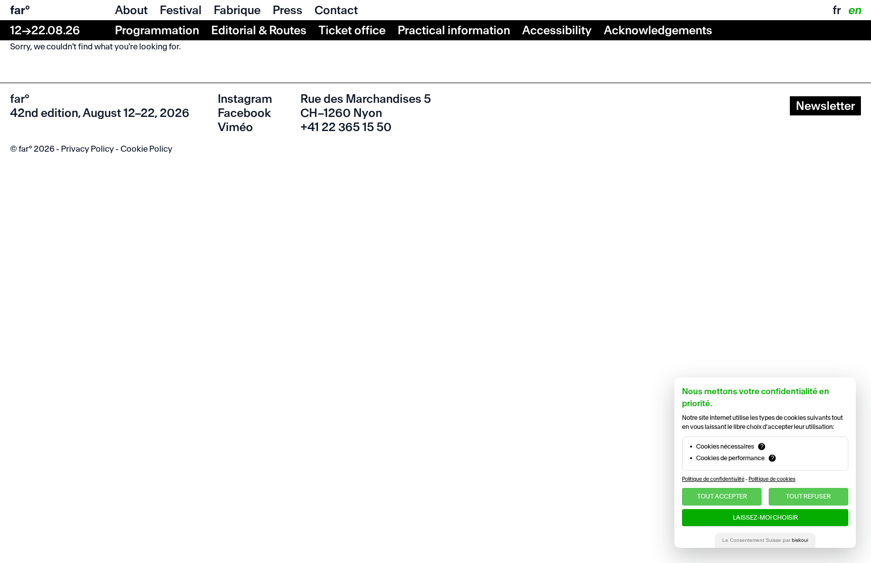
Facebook (244, 113)
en (854, 10)
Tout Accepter (722, 496)
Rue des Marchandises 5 (365, 99)
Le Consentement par (765, 540)
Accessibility (557, 30)
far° (20, 10)
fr (837, 10)
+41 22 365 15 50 (346, 127)
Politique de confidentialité (713, 479)
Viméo (235, 127)
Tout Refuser (808, 496)
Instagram (245, 99)
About (131, 10)
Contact (336, 10)
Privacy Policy (87, 149)
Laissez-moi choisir (765, 517)
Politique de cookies (772, 479)
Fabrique (237, 10)
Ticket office (352, 30)
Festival (181, 10)
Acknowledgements (658, 30)
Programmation (157, 30)
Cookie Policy (146, 149)
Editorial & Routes (258, 30)
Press (287, 10)
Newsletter (825, 106)
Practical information (454, 30)
